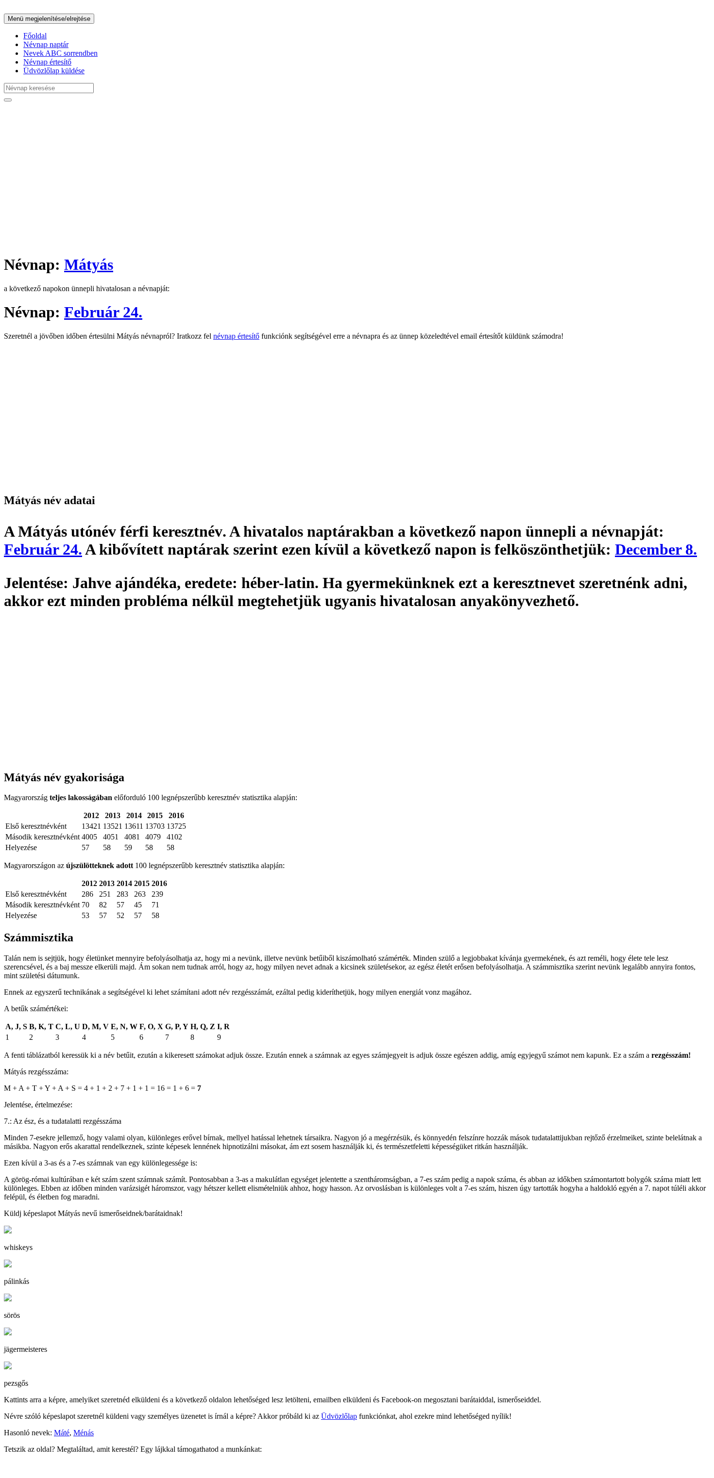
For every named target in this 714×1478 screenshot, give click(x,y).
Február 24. (103, 312)
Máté (61, 1433)
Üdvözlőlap (339, 1416)
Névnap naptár (45, 44)
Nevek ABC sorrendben (60, 53)
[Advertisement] (295, 178)
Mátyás (88, 264)
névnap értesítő (236, 336)
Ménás (83, 1433)
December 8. (656, 549)
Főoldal (35, 36)
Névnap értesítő (47, 62)
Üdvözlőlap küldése (54, 70)
